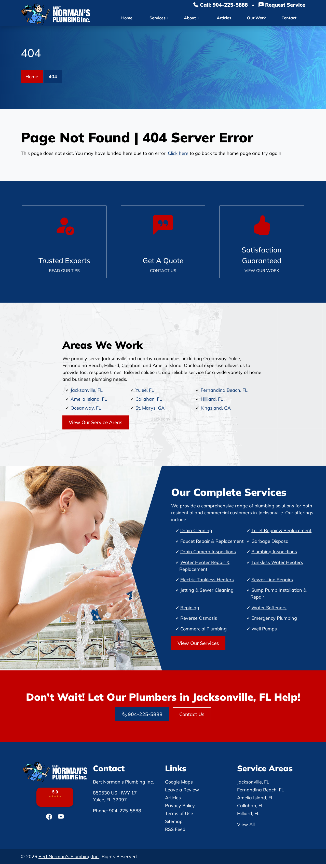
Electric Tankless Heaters (207, 580)
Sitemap (174, 821)
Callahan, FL (148, 399)
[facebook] (50, 816)
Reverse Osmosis (198, 618)
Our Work (256, 17)
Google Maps (179, 782)
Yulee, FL (144, 390)
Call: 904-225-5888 (223, 5)
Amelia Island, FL (89, 399)
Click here (178, 153)
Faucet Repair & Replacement (211, 541)
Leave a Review (182, 790)
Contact (288, 17)
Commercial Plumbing (203, 629)
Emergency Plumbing (274, 618)
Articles (224, 17)
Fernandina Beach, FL (224, 390)
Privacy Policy (180, 805)
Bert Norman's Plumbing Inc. (68, 856)
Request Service (284, 5)
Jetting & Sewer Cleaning (207, 590)
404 (53, 76)
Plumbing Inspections (274, 552)
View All (246, 824)
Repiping (189, 608)
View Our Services (198, 643)
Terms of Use (179, 813)
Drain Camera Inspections (208, 552)
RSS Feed (175, 829)
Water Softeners (269, 608)
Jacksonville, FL (87, 390)
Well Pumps (264, 629)
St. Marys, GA (150, 408)
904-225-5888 (144, 714)
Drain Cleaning (196, 530)
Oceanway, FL (86, 408)
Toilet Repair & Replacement (281, 530)
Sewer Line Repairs (272, 580)
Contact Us (192, 714)
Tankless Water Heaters (277, 562)
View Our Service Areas (96, 422)
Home (126, 17)
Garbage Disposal (270, 541)
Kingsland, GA (216, 408)
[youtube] (61, 816)
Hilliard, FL (212, 399)
